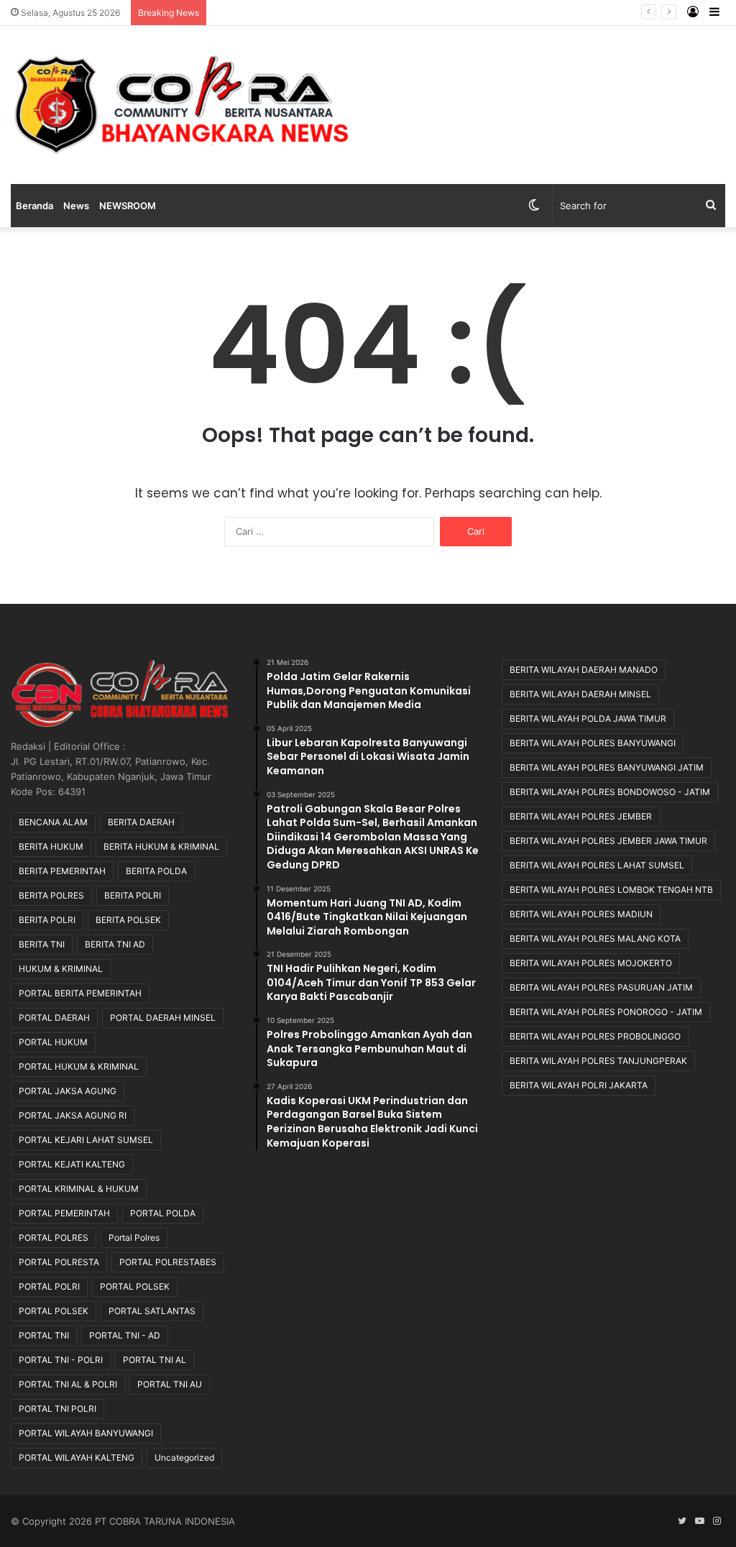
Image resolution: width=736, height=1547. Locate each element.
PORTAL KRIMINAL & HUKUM (79, 1188)
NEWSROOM (127, 205)
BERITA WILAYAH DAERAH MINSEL (580, 694)
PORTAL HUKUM (53, 1042)
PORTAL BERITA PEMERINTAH (80, 993)
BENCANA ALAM (53, 822)
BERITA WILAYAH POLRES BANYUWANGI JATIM (607, 767)
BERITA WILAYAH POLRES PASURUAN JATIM (601, 987)
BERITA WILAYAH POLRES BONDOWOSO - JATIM (610, 791)
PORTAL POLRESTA (59, 1262)
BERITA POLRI (132, 895)
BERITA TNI (42, 944)
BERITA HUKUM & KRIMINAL (161, 846)
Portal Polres (134, 1237)
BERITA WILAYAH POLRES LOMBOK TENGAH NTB (611, 889)
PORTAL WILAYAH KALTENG (76, 1457)
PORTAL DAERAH (54, 1017)
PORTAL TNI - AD (124, 1335)
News (76, 205)
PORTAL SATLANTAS (152, 1310)
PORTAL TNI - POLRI (61, 1359)
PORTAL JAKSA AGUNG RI (72, 1115)
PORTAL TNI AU (169, 1384)
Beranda (34, 205)
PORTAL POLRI (49, 1286)
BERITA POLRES (51, 895)
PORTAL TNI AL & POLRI (68, 1384)
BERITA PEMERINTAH (62, 871)
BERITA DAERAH (141, 822)
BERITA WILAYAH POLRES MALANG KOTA (595, 938)
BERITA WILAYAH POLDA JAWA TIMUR (588, 718)
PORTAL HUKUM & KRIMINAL (79, 1066)
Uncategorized (184, 1457)
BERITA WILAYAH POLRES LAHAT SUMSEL (597, 865)
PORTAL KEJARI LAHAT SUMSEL (86, 1139)
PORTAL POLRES (53, 1237)
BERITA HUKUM (51, 846)
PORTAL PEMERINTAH (64, 1213)
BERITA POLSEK (128, 919)
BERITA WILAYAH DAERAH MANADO (584, 669)
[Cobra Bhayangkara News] (182, 105)
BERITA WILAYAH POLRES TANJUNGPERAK (598, 1060)
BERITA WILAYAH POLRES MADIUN (581, 914)
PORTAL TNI (44, 1335)
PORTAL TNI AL (154, 1359)
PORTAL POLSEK (135, 1286)
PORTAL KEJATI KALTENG (72, 1164)
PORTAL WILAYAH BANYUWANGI (86, 1433)
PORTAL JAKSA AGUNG (67, 1090)
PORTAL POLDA (163, 1213)
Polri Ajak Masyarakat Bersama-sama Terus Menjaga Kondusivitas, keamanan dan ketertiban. (419, 12)
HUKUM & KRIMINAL (61, 968)
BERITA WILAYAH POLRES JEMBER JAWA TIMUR (608, 840)
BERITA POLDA (156, 871)
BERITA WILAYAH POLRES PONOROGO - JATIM (606, 1011)
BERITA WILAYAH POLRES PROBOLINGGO (595, 1036)
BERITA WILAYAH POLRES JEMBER (581, 816)
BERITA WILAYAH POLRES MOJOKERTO (591, 963)
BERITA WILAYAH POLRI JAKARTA (579, 1085)
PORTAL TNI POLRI (57, 1408)
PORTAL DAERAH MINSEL (163, 1017)
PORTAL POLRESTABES (167, 1262)
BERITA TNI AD (115, 944)
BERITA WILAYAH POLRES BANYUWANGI (593, 743)
